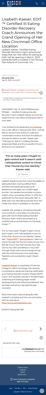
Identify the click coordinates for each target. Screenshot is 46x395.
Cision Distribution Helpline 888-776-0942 (23, 380)
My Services (22, 374)
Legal (10, 388)
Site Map (17, 388)
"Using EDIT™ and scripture (19, 239)
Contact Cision (23, 367)
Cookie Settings (32, 388)
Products (23, 370)
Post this (24, 174)
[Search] (43, 3)
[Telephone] (37, 3)
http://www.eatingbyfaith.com (17, 303)
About (23, 372)
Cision (26, 392)
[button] (23, 91)
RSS (24, 388)
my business (36, 127)
